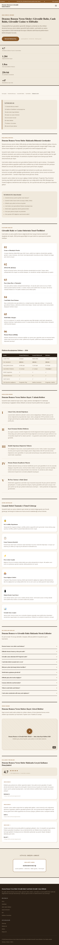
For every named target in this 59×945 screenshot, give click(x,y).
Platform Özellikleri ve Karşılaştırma (15, 109)
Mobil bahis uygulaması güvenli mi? (29, 672)
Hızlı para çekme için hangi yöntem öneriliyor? (29, 667)
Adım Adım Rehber (6, 907)
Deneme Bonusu (12, 93)
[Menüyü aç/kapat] (56, 6)
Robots (8, 942)
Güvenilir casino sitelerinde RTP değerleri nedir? (29, 657)
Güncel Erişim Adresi (11, 126)
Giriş (3, 901)
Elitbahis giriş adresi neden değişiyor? (29, 677)
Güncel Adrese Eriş (10, 39)
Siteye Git (4, 931)
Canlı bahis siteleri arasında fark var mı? (29, 662)
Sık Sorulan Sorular (11, 117)
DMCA (3, 929)
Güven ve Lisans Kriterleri (13, 115)
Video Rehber (9, 120)
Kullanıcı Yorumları (11, 123)
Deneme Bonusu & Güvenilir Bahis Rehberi (10, 5)
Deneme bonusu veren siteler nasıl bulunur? (29, 646)
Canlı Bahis (28, 93)
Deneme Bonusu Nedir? (12, 106)
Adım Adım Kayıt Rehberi (12, 112)
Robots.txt (4, 926)
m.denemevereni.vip (29, 865)
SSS (2, 912)
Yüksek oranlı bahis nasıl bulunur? (29, 688)
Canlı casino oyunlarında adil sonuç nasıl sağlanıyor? (29, 693)
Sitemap (4, 923)
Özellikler (4, 904)
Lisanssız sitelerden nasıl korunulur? (29, 683)
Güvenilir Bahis (20, 93)
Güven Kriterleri (6, 909)
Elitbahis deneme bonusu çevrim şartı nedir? (29, 651)
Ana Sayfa (4, 93)
